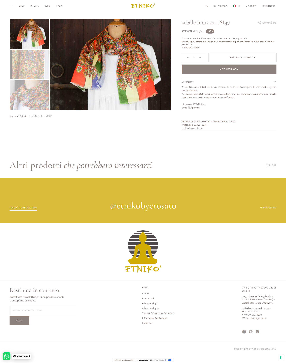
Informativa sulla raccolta (124, 360)
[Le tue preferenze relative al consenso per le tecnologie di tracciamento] (281, 358)
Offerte (23, 116)
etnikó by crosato (259, 349)
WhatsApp (187, 47)
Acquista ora (229, 69)
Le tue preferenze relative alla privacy (150, 360)
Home (13, 116)
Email (197, 47)
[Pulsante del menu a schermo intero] (11, 6)
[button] (220, 6)
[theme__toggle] (207, 6)
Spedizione (202, 38)
